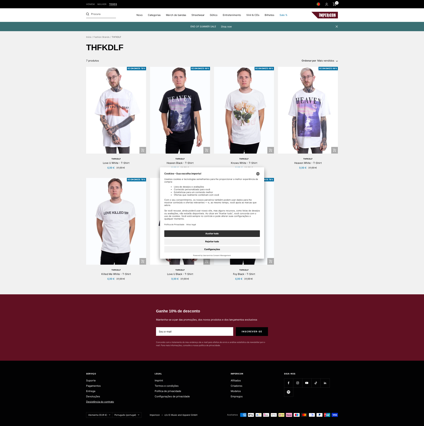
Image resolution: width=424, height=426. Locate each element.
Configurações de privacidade (172, 396)
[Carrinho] (334, 4)
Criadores (236, 385)
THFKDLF (116, 159)
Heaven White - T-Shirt (308, 162)
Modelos (236, 391)
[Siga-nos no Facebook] (288, 383)
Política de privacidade (168, 391)
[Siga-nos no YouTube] (306, 383)
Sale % (283, 15)
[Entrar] (326, 4)
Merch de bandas (176, 15)
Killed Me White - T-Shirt (116, 274)
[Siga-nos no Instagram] (297, 383)
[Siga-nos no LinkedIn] (325, 383)
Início (88, 37)
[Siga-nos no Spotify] (288, 392)
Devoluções (93, 396)
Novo (139, 15)
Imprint (159, 380)
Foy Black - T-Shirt (244, 274)
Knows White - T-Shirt (244, 162)
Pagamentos (93, 385)
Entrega (90, 391)
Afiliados (236, 380)
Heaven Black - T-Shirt (180, 162)
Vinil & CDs (252, 15)
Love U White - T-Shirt (116, 162)
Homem (90, 4)
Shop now (226, 26)
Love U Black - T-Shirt (180, 274)
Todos (113, 4)
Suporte (91, 380)
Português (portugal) (125, 415)
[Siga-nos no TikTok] (315, 383)
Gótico (213, 15)
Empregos (237, 396)
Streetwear (198, 15)
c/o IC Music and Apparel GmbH (180, 415)
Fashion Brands (101, 37)
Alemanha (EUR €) (97, 415)
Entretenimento (232, 15)
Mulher (101, 4)
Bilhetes (269, 15)
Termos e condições (167, 385)
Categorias (154, 15)
